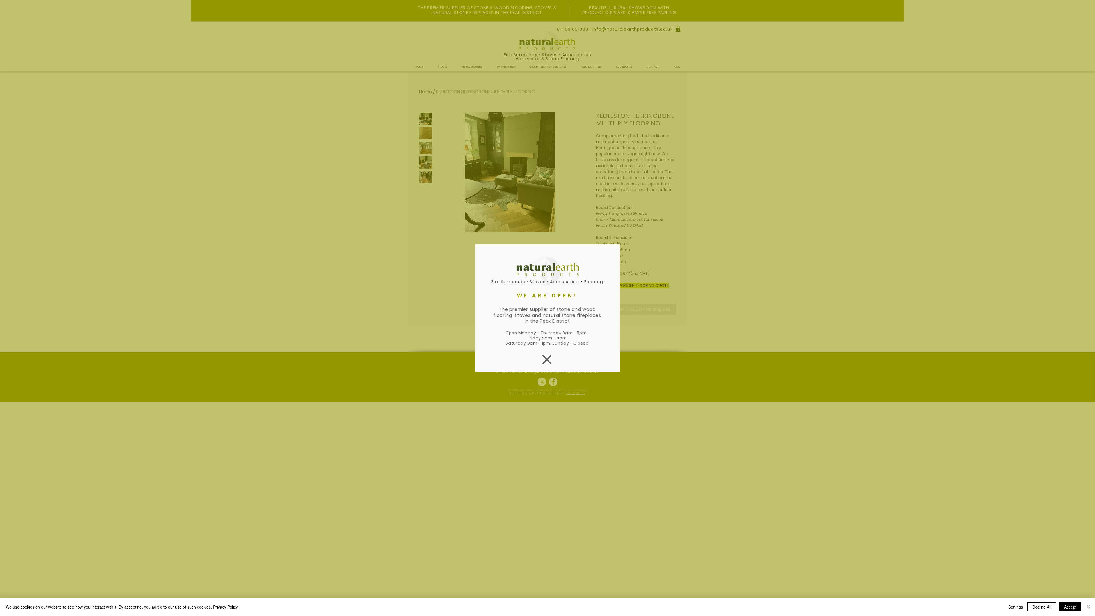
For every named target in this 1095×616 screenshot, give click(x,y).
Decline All (1041, 607)
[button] (546, 359)
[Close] (1088, 606)
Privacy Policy (225, 607)
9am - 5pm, (575, 333)
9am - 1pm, (540, 343)
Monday (527, 333)
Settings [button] (1015, 607)
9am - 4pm (554, 338)
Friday (535, 338)
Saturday (516, 343)
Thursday (551, 333)
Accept (1070, 607)
